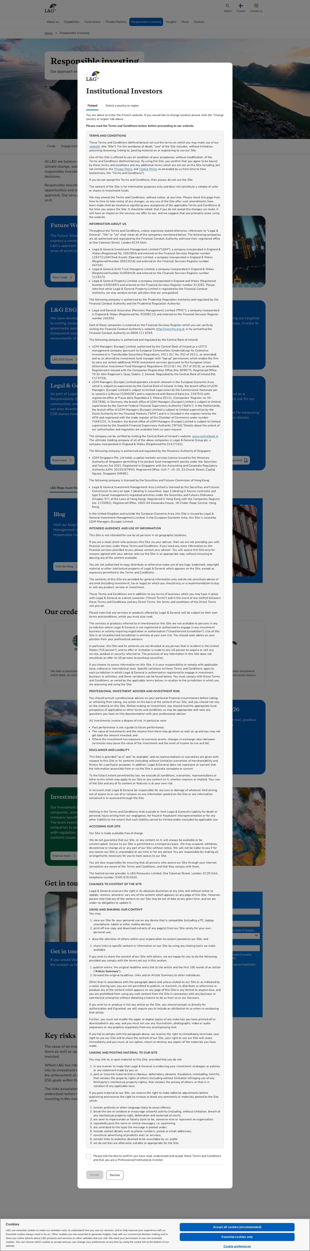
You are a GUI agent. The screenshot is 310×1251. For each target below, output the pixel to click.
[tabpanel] (155, 637)
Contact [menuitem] (199, 22)
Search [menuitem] (228, 11)
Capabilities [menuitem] (71, 22)
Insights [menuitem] (171, 22)
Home (49, 33)
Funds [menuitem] (52, 146)
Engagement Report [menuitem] (74, 146)
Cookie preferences (237, 1246)
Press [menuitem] (185, 22)
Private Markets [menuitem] (115, 22)
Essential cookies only (237, 1236)
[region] (155, 639)
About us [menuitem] (53, 22)
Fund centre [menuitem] (92, 22)
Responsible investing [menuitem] (146, 22)
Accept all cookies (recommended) (237, 1227)
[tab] (70, 488)
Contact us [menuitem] (256, 11)
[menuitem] (241, 8)
